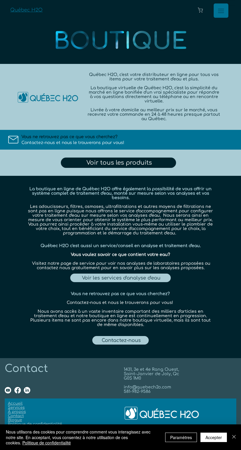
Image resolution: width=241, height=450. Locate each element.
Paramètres (181, 437)
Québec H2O (26, 10)
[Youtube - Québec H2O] (8, 390)
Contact (16, 416)
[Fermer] (233, 437)
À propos (17, 412)
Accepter (213, 437)
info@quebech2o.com (147, 387)
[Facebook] (17, 390)
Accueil (15, 403)
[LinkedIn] (27, 390)
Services (16, 408)
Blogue (15, 420)
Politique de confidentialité (35, 424)
